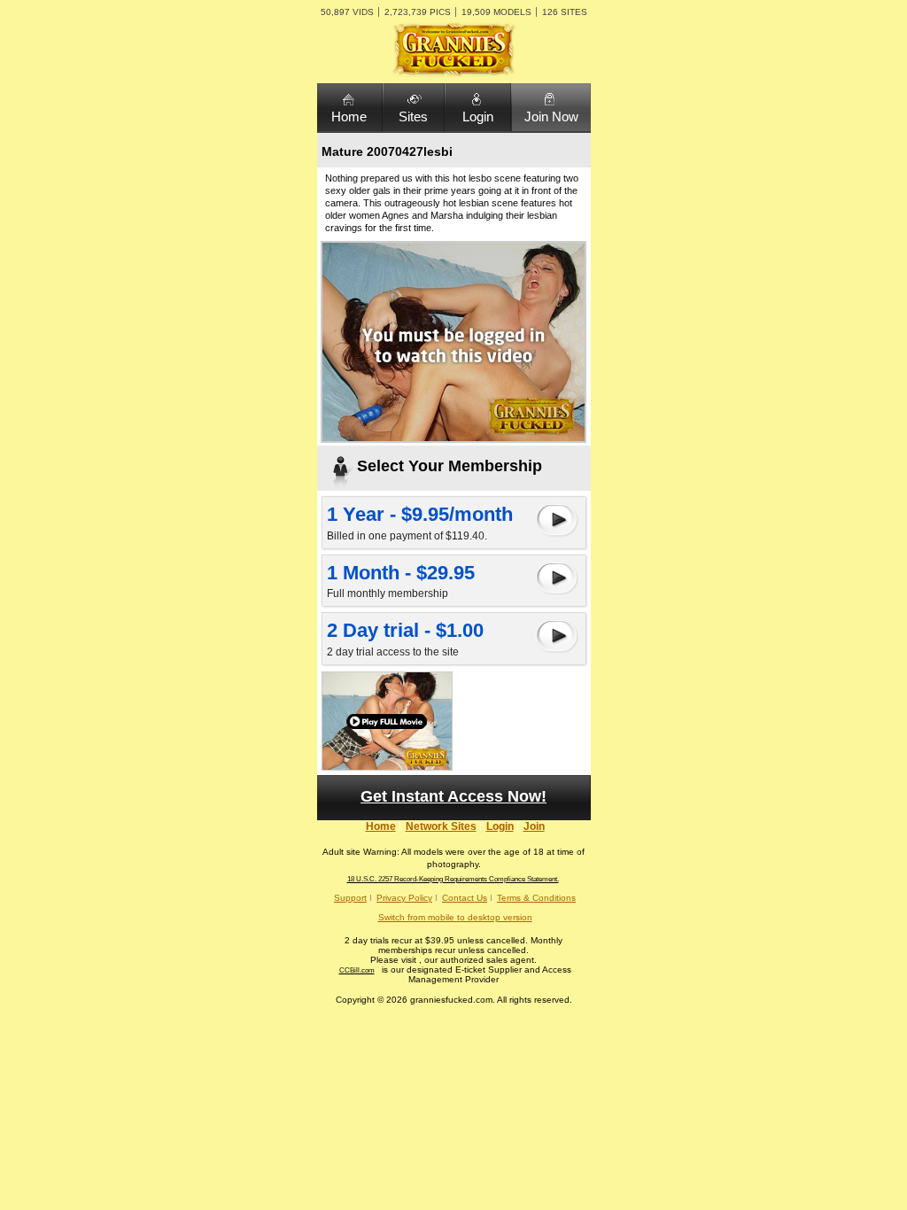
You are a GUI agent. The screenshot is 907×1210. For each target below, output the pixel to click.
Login (477, 116)
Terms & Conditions (536, 898)
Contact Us (464, 898)
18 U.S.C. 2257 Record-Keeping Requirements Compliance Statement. (453, 879)
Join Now (551, 116)
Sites (413, 116)
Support (350, 898)
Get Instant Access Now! (453, 796)
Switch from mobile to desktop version (455, 917)
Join (534, 826)
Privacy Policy (404, 898)
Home (349, 116)
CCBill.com (357, 970)
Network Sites (441, 826)
